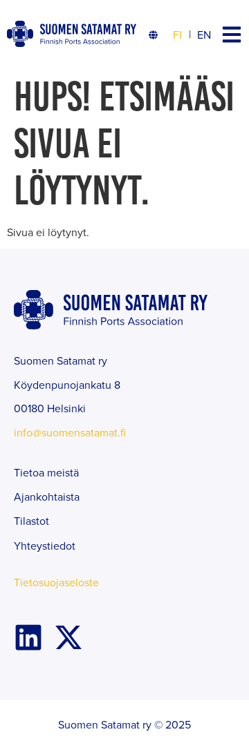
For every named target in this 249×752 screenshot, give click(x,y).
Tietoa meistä (46, 472)
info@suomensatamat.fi (70, 432)
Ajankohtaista (47, 496)
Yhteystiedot (44, 545)
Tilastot (31, 520)
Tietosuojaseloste (56, 582)
